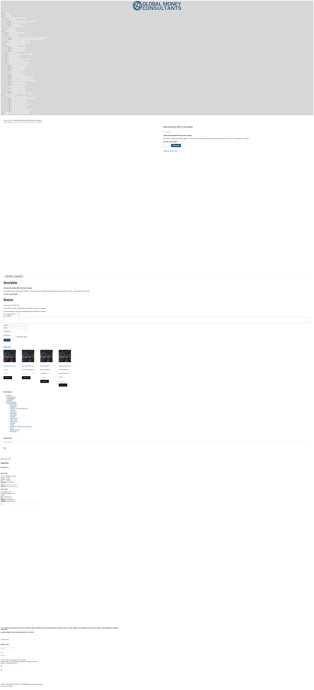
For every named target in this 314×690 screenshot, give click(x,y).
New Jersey (14, 418)
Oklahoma (13, 421)
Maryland (13, 413)
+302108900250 (7, 496)
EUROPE (10, 400)
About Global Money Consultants (17, 18)
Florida (12, 410)
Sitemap (3, 655)
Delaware (13, 407)
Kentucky (13, 412)
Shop (10, 120)
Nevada (12, 417)
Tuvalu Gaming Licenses (18, 50)
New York (13, 420)
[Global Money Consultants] (157, 6)
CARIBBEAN (11, 399)
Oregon (12, 423)
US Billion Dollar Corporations (20, 426)
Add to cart (176, 145)
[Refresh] (7, 335)
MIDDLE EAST (12, 122)
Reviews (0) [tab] (18, 276)
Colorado (13, 405)
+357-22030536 (7, 480)
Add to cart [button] (7, 377)
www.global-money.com (12, 486)
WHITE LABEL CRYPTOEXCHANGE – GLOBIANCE (17, 113)
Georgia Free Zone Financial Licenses (22, 93)
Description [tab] (9, 276)
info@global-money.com (10, 485)
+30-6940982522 (8, 498)
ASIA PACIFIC (11, 397)
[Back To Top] (157, 688)
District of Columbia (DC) (19, 408)
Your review (8, 316)
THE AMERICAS (12, 403)
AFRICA (9, 395)
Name (6, 325)
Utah (12, 428)
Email (6, 328)
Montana (13, 415)
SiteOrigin (5, 686)
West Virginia (14, 430)
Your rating (8, 314)
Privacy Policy (38, 684)
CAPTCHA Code (21, 337)
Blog (7, 114)
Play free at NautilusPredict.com (9, 663)
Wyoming (13, 431)
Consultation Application (18, 26)
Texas (12, 425)
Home (5, 120)
